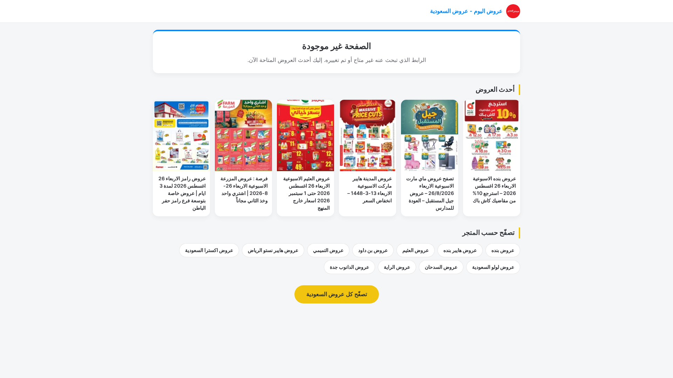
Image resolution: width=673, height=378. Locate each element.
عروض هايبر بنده (460, 250)
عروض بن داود (373, 250)
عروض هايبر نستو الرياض (273, 250)
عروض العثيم (415, 250)
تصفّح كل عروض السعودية (336, 294)
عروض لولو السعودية (493, 267)
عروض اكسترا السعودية (209, 250)
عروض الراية (397, 267)
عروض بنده (502, 250)
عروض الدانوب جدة (349, 267)
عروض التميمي (328, 250)
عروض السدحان (441, 267)
